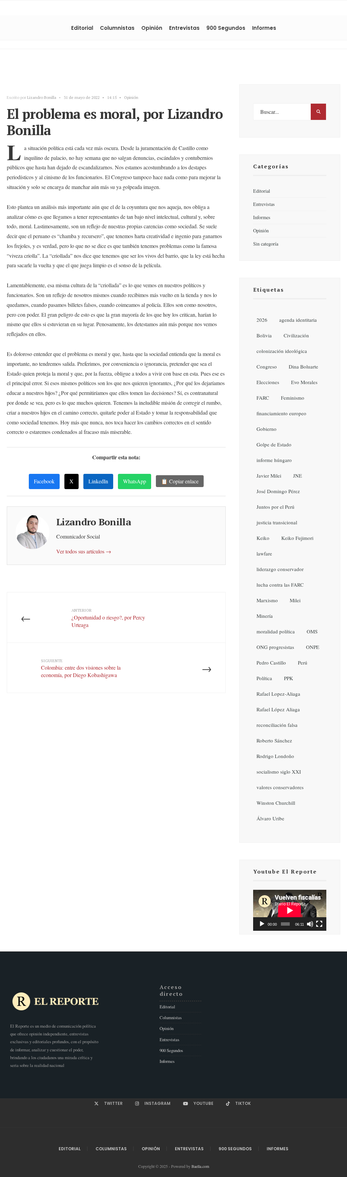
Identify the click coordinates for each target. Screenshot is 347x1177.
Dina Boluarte (303, 366)
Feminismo (292, 397)
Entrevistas (184, 27)
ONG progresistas (275, 647)
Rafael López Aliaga (278, 709)
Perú (302, 662)
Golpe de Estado (274, 444)
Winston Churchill (276, 802)
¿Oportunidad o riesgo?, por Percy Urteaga (108, 618)
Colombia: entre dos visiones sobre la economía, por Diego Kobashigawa (81, 668)
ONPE (312, 647)
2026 (262, 319)
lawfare (264, 553)
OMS (312, 631)
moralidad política (276, 631)
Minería (265, 615)
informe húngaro (274, 460)
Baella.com (200, 1166)
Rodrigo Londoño (275, 756)
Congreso (267, 366)
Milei (295, 600)
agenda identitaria (298, 319)
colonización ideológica (282, 351)
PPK (288, 678)
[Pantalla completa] (319, 924)
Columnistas (117, 27)
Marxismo (267, 600)
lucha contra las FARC (280, 584)
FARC (263, 397)
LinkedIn (98, 481)
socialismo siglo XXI (279, 771)
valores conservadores (280, 787)
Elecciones (268, 382)
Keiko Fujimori (297, 537)
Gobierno (267, 428)
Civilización (296, 335)
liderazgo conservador (280, 569)
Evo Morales (304, 382)
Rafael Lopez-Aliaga (278, 693)
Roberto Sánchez (274, 740)
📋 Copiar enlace (180, 481)
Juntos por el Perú (275, 506)
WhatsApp (134, 481)
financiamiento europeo (281, 413)
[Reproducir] (262, 924)
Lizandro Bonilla (41, 97)
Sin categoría (265, 243)
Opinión (151, 27)
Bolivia (264, 335)
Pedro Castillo (271, 662)
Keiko (263, 537)
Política (264, 678)
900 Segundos (225, 27)
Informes (264, 27)
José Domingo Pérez (278, 491)
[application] (289, 910)
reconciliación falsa (277, 724)
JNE (297, 475)
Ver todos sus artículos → (83, 551)
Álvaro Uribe (270, 818)
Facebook (44, 481)
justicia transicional (277, 522)
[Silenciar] (310, 924)
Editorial (82, 27)
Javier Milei (269, 475)
